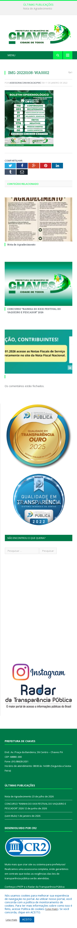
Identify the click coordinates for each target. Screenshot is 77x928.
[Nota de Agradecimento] (38, 219)
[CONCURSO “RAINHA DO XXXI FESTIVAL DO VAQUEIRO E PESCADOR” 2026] (38, 284)
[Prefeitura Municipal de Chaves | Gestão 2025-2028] (38, 34)
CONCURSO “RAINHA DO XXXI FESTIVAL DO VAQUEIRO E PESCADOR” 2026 (39, 8)
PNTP (20, 886)
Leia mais (51, 909)
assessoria (30, 869)
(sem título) (11, 815)
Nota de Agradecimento (21, 244)
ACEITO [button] (27, 919)
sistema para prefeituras (50, 864)
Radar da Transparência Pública (46, 886)
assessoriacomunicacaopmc (25, 82)
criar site (27, 864)
